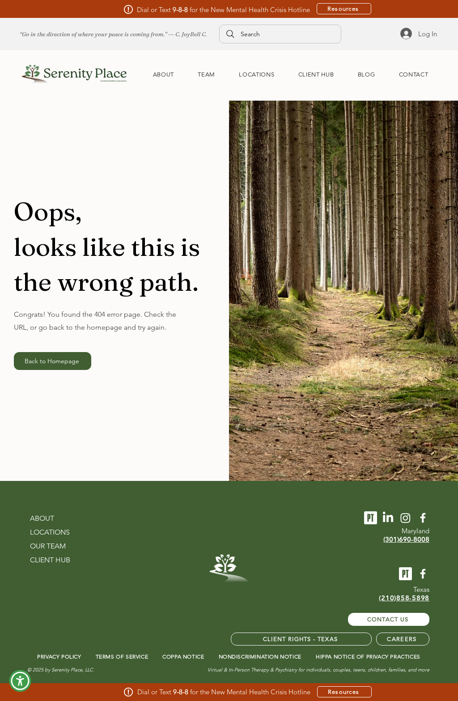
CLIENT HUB (50, 560)
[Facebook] (422, 573)
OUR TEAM (48, 546)
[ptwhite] (405, 573)
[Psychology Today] (370, 517)
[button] (20, 681)
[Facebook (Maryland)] (422, 517)
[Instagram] (405, 517)
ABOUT (42, 518)
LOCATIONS (50, 532)
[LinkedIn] (388, 517)
